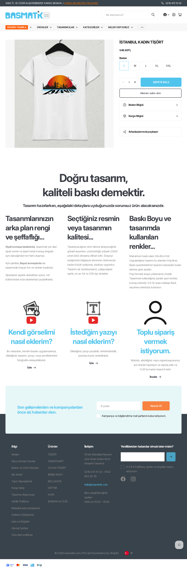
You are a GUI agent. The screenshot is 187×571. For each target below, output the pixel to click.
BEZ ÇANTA (55, 481)
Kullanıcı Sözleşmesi (23, 514)
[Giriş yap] (173, 14)
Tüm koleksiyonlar (31, 27)
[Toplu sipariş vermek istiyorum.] (155, 313)
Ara (153, 15)
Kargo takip (18, 487)
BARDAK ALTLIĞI (57, 501)
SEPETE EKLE (161, 82)
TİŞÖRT (52, 454)
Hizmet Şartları (20, 528)
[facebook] (123, 479)
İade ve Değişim (21, 521)
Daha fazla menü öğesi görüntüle (142, 27)
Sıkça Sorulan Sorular (23, 461)
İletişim (15, 454)
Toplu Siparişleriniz (22, 481)
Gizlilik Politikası (20, 501)
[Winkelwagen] (180, 14)
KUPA (51, 494)
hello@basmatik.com (96, 484)
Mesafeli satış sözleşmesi (26, 508)
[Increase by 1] (135, 82)
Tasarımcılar (65, 27)
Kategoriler (91, 27)
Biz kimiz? (17, 474)
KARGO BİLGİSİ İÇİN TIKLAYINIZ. (81, 3)
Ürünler (42, 27)
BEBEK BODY (55, 474)
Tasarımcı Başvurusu (23, 494)
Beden (123, 58)
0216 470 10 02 (174, 3)
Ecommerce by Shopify (105, 553)
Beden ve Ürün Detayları (25, 467)
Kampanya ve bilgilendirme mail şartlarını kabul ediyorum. (134, 415)
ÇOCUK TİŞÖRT (57, 467)
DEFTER (52, 487)
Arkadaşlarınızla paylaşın (143, 131)
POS (84, 553)
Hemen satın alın (150, 93)
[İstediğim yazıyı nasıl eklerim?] (93, 314)
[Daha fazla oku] (166, 14)
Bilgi (14, 446)
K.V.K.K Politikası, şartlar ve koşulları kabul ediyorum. (149, 469)
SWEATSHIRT (56, 461)
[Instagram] (133, 479)
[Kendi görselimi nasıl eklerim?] (32, 314)
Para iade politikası (22, 534)
